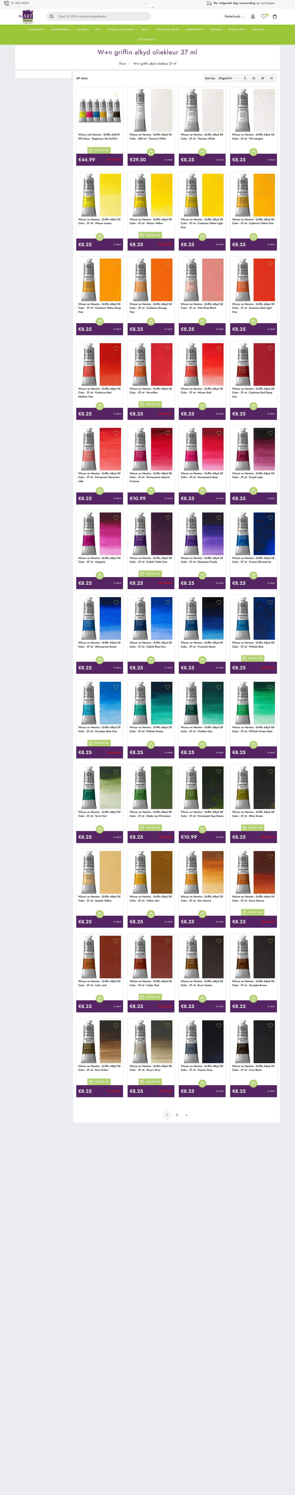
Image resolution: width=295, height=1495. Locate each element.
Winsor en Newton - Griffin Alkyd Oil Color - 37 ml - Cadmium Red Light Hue (253, 308)
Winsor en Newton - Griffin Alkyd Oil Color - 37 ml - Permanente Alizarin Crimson (151, 477)
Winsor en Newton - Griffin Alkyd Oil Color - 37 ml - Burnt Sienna (253, 898)
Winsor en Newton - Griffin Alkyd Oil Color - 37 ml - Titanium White (202, 136)
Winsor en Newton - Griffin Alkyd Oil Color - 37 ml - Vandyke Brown (253, 983)
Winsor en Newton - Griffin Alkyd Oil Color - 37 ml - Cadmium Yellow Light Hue (202, 223)
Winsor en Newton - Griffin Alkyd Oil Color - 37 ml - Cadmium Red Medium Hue (99, 392)
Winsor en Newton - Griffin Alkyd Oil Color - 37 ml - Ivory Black (253, 1068)
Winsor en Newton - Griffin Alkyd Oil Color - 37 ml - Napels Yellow (99, 898)
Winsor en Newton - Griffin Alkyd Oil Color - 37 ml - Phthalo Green (151, 729)
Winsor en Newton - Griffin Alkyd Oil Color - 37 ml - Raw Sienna (202, 898)
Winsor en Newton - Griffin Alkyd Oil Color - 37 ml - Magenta (99, 560)
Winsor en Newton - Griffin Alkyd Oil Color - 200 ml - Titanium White (151, 136)
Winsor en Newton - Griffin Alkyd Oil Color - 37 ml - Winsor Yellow (151, 221)
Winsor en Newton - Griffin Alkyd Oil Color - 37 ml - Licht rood (99, 983)
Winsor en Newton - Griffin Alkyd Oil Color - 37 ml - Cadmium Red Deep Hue (253, 392)
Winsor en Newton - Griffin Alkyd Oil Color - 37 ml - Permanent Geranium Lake (99, 477)
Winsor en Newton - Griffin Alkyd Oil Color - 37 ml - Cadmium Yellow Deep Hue (99, 308)
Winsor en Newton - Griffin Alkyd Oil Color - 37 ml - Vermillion (151, 391)
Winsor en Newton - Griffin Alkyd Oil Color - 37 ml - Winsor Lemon (99, 221)
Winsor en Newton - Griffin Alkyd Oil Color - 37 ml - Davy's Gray (151, 1068)
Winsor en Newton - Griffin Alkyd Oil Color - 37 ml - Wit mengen (253, 136)
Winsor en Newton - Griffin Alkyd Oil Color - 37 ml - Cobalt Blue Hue (151, 645)
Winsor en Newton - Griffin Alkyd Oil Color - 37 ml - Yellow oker (151, 898)
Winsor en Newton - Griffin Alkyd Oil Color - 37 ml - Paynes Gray (202, 1068)
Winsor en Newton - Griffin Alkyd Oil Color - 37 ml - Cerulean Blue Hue (99, 729)
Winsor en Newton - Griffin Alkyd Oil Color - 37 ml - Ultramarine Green (99, 645)
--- (145, 3)
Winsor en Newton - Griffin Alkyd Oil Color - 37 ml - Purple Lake (253, 475)
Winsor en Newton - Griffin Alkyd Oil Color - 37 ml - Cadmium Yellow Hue (253, 221)
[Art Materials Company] (25, 16)
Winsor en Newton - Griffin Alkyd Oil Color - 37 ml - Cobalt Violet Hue (151, 560)
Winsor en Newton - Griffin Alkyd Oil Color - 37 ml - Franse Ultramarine (253, 560)
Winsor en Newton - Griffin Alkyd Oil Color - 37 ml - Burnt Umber (202, 983)
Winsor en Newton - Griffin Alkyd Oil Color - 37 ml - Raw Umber (99, 1068)
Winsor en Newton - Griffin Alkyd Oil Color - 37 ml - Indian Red (151, 983)
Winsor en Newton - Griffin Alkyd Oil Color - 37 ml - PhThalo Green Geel (253, 729)
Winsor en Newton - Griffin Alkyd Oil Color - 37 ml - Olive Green (253, 814)
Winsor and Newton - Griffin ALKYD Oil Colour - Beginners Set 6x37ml (99, 136)
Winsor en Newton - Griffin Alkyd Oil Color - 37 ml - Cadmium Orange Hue (151, 308)
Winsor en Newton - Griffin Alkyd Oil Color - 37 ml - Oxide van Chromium (151, 814)
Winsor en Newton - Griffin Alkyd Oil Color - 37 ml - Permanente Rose (202, 475)
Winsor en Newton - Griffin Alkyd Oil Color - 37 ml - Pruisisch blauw (202, 645)
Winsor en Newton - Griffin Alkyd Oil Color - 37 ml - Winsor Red (202, 391)
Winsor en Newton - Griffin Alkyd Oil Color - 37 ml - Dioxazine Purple (202, 560)
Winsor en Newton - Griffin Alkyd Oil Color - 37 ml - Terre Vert (99, 814)
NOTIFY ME (102, 150)
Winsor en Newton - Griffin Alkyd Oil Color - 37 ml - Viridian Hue (202, 729)
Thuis (122, 63)
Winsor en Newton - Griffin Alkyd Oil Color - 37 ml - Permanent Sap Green (202, 814)
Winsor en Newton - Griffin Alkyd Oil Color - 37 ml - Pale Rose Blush (202, 306)
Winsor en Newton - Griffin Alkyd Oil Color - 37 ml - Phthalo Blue (253, 645)
